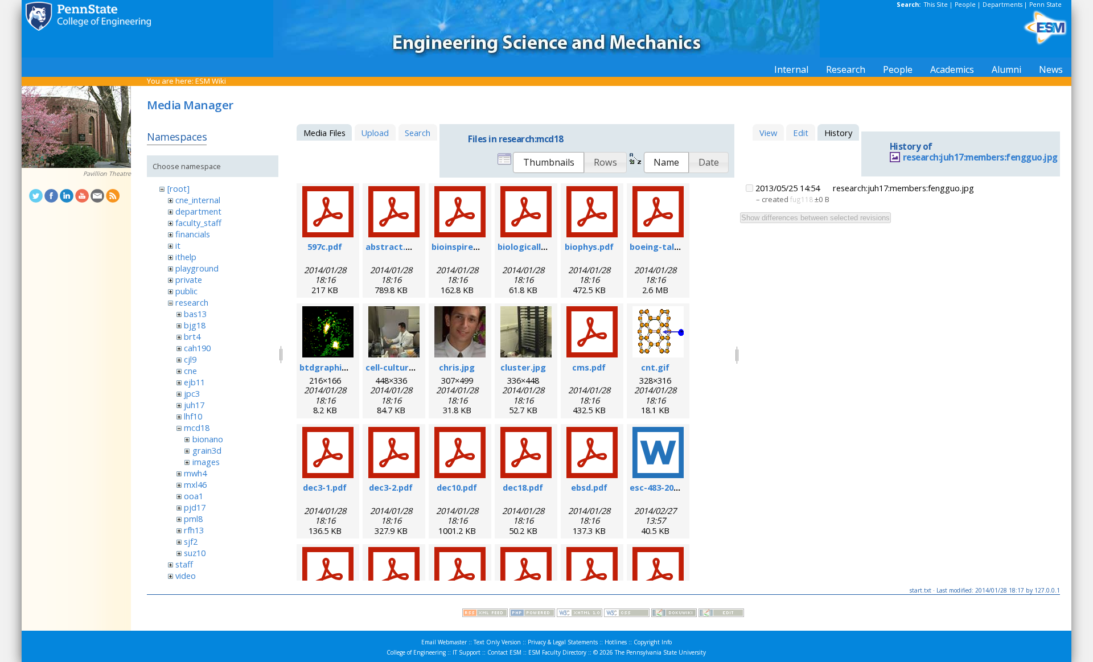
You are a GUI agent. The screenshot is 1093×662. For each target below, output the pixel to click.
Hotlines (616, 642)
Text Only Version (497, 642)
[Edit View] (721, 614)
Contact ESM (504, 652)
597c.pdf (324, 246)
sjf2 (191, 541)
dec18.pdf (523, 487)
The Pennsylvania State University (660, 652)
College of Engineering (416, 652)
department (198, 211)
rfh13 (194, 530)
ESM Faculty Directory (557, 652)
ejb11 (194, 382)
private (188, 279)
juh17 (194, 404)
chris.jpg (457, 367)
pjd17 (195, 507)
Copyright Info (653, 642)
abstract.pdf (392, 246)
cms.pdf (589, 367)
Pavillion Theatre (107, 174)
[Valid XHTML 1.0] (579, 614)
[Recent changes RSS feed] (485, 614)
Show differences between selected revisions (815, 217)
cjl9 (190, 359)
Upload (375, 132)
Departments (1002, 5)
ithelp (185, 256)
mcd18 (196, 427)
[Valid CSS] (627, 614)
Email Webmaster (444, 642)
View (768, 132)
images (206, 461)
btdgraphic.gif (329, 367)
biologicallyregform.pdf (548, 246)
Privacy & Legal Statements (563, 642)
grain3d (206, 450)
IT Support (466, 652)
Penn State (1045, 5)
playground (197, 268)
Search (417, 132)
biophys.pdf (589, 246)
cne (190, 370)
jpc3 (192, 393)
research (191, 302)
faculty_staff (198, 222)
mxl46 (195, 484)
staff (184, 564)
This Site (936, 5)
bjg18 (195, 325)
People (965, 5)
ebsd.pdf (589, 487)
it (177, 245)
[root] (178, 188)
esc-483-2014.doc (665, 487)
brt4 (192, 336)
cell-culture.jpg (397, 367)
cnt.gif (655, 367)
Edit (800, 132)
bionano (207, 439)
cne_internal (197, 199)
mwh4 (195, 473)
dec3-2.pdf (391, 487)
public (186, 291)
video (185, 575)
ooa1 (193, 495)
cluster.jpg (523, 367)
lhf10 (193, 416)
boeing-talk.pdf (663, 246)
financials (192, 234)
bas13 (195, 313)
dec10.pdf (457, 487)
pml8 (193, 518)
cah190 (197, 347)
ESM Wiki (210, 81)
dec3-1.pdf (325, 487)
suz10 (195, 552)
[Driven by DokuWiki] (674, 614)
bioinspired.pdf (463, 246)
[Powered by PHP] (532, 614)
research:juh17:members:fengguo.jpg (980, 157)
